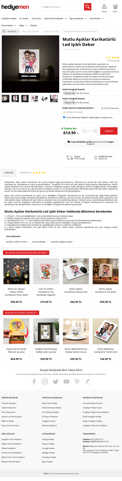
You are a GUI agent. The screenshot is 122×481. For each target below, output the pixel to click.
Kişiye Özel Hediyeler (53, 18)
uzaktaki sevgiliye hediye (61, 241)
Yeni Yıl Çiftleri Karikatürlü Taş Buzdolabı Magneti (46, 291)
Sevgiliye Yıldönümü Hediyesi (95, 425)
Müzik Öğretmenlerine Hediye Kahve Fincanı (76, 350)
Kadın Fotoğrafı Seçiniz (73, 98)
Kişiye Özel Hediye (49, 403)
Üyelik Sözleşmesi (8, 407)
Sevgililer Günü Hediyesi (11, 439)
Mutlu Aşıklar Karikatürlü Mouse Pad (76, 290)
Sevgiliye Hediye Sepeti (92, 407)
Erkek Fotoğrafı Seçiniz (73, 89)
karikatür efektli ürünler (16, 241)
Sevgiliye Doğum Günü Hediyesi (96, 412)
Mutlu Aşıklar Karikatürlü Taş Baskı (105, 290)
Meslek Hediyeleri (49, 425)
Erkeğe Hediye (48, 439)
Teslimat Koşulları (8, 403)
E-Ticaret (52, 473)
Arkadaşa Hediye (49, 457)
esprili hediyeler (39, 241)
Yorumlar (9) (114, 61)
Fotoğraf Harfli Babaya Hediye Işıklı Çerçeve (46, 350)
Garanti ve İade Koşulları (11, 416)
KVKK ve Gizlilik (7, 421)
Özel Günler (95, 18)
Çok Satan (36, 18)
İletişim (33, 25)
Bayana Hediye (48, 444)
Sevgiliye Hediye (8, 18)
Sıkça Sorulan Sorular (10, 425)
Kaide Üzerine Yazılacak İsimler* (78, 108)
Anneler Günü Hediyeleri (11, 452)
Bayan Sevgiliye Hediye (92, 421)
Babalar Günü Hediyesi (11, 461)
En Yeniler (24, 18)
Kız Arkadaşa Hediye (50, 412)
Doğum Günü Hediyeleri (11, 444)
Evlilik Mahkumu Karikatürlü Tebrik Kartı (105, 350)
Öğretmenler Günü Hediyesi (13, 457)
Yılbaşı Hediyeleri (8, 448)
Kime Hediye (7, 25)
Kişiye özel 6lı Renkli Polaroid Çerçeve (16, 350)
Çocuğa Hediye (48, 448)
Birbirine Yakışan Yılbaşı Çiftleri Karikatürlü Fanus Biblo (16, 291)
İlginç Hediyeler (76, 18)
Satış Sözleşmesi (8, 412)
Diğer (21, 25)
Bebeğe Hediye (48, 452)
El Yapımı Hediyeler (50, 416)
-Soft (45, 473)
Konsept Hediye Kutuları (93, 403)
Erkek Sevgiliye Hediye (92, 416)
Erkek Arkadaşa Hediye (51, 407)
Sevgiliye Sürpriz (49, 421)
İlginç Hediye (47, 461)
